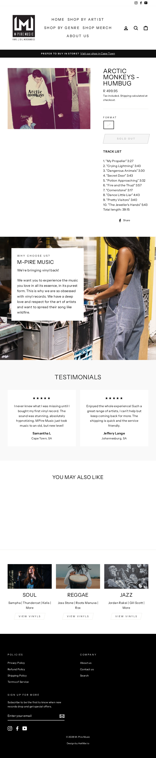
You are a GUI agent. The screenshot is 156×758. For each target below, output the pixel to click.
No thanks (78, 431)
